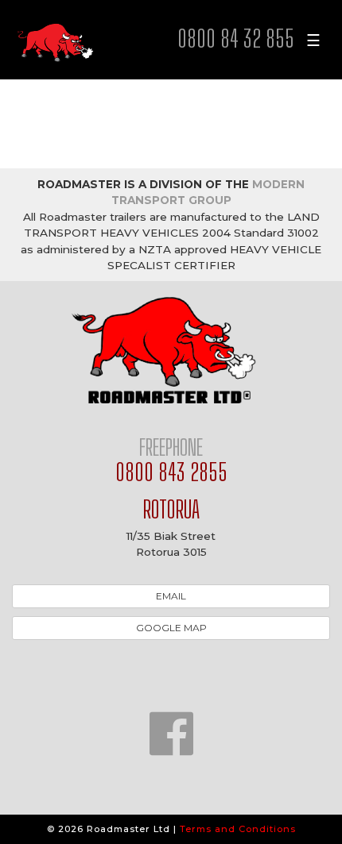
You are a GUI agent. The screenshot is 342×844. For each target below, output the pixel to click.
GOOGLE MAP (171, 628)
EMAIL (171, 596)
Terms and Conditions (238, 828)
